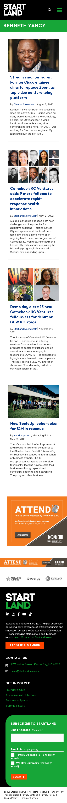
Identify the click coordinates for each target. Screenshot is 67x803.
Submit (19, 776)
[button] (49, 10)
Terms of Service (29, 798)
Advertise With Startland (21, 695)
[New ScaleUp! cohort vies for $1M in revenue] (33, 401)
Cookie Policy (10, 798)
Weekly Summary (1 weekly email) (31, 764)
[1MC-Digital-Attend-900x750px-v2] (37, 498)
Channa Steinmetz (24, 104)
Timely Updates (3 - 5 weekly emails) (33, 756)
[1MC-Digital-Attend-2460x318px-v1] (33, 562)
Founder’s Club (15, 690)
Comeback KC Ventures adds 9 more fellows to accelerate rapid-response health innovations (31, 199)
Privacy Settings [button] (30, 795)
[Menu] (59, 10)
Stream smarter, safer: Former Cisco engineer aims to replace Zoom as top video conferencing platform (32, 88)
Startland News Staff (25, 215)
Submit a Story (15, 705)
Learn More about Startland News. (33, 637)
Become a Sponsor (18, 700)
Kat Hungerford (22, 435)
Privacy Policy (48, 795)
